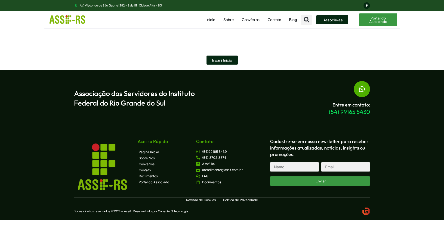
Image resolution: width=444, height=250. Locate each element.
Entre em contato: (351, 105)
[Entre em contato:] (362, 89)
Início (211, 19)
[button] (306, 20)
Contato (274, 19)
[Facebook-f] (367, 5)
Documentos (148, 176)
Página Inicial (149, 152)
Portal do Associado (154, 182)
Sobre (228, 19)
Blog (293, 19)
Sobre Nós (147, 158)
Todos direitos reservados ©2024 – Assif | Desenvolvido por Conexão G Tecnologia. (131, 211)
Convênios (250, 19)
